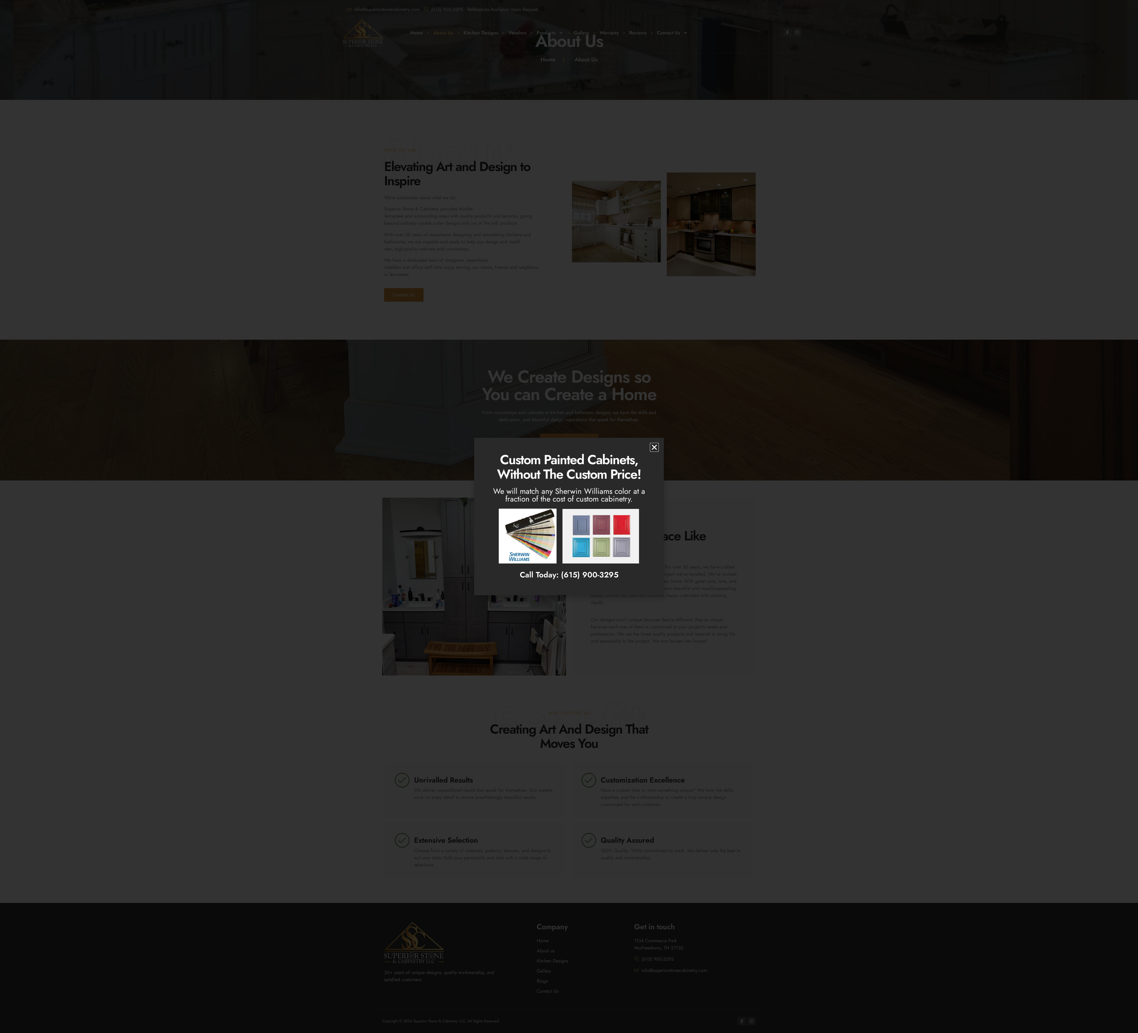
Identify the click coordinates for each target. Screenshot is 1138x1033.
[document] (569, 516)
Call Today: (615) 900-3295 (569, 574)
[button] (654, 447)
